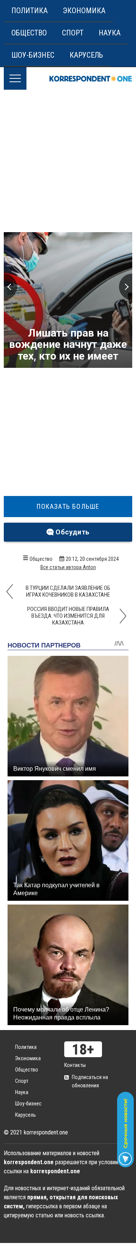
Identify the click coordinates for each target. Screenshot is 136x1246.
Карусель (86, 55)
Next (125, 287)
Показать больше (68, 506)
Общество (29, 32)
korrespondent (90, 78)
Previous (10, 287)
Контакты (75, 1065)
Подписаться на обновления (90, 1081)
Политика (29, 10)
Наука (110, 32)
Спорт (72, 32)
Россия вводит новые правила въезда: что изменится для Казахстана (68, 616)
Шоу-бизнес (32, 55)
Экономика (84, 10)
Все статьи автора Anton (68, 567)
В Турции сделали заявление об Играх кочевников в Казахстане (68, 591)
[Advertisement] (68, 161)
